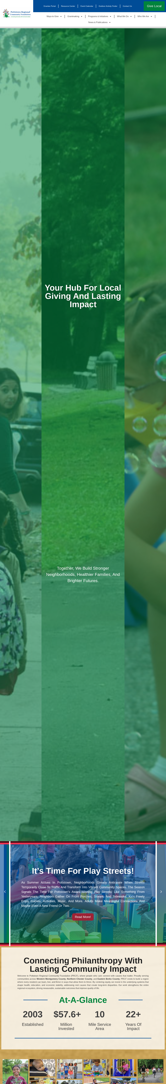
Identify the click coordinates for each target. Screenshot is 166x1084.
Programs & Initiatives (98, 16)
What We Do (123, 16)
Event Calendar (87, 6)
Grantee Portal (50, 6)
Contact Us (127, 6)
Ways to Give (53, 16)
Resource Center (68, 6)
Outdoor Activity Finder (108, 6)
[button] (4, 891)
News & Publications (98, 22)
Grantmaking (73, 16)
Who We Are (143, 16)
